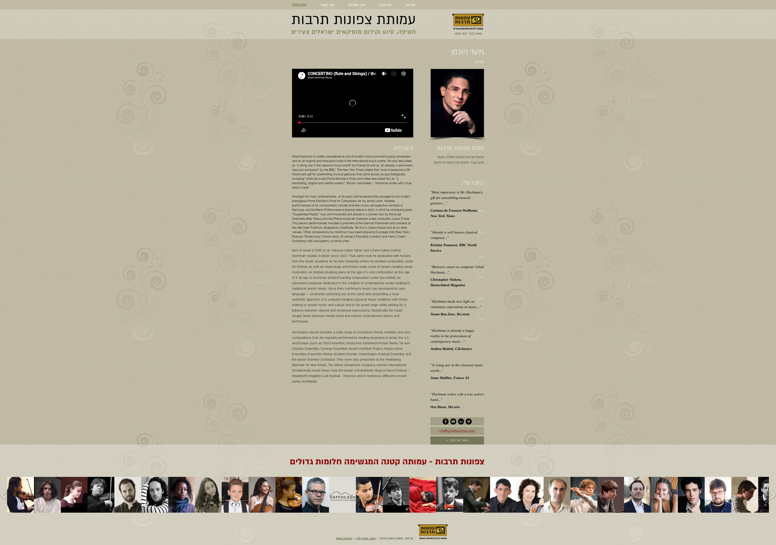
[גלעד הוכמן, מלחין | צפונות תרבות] (446, 421)
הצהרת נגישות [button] (344, 538)
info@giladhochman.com (457, 431)
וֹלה (358, 538)
